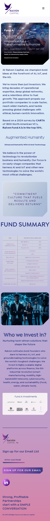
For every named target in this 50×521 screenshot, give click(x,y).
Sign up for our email (22, 470)
